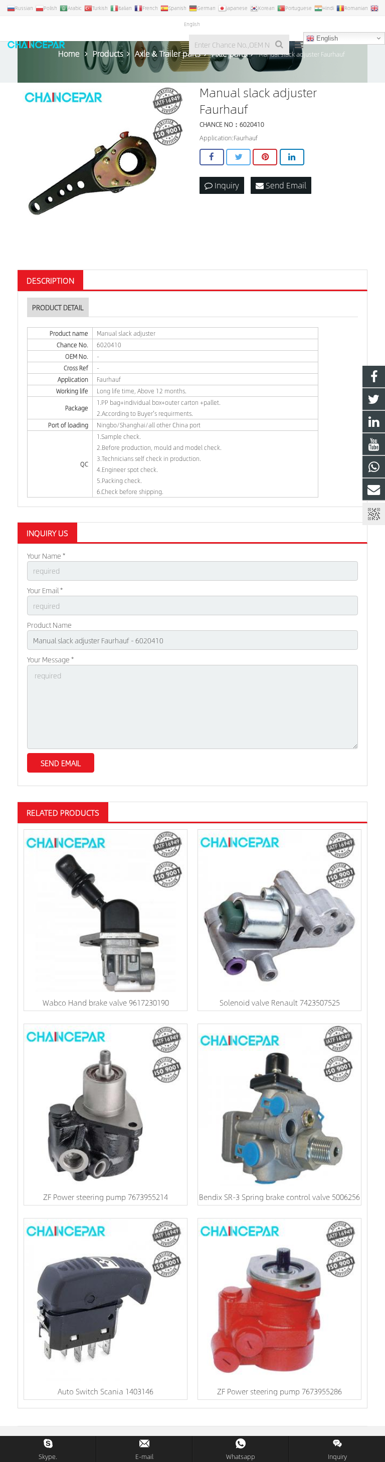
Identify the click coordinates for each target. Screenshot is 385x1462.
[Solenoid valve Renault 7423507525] (279, 911)
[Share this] (212, 157)
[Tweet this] (238, 157)
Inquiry (226, 185)
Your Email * (45, 590)
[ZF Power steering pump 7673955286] (279, 1300)
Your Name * (46, 555)
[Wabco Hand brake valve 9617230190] (105, 911)
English (326, 38)
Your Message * (50, 659)
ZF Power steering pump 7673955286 (279, 1391)
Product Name (49, 624)
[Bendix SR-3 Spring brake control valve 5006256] (279, 1105)
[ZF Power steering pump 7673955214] (105, 1105)
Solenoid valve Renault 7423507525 (280, 1002)
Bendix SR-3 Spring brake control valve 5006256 (279, 1196)
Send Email (285, 185)
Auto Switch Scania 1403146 (105, 1391)
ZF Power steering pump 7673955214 (105, 1196)
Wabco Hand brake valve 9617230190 (106, 1002)
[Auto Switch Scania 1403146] (105, 1300)
